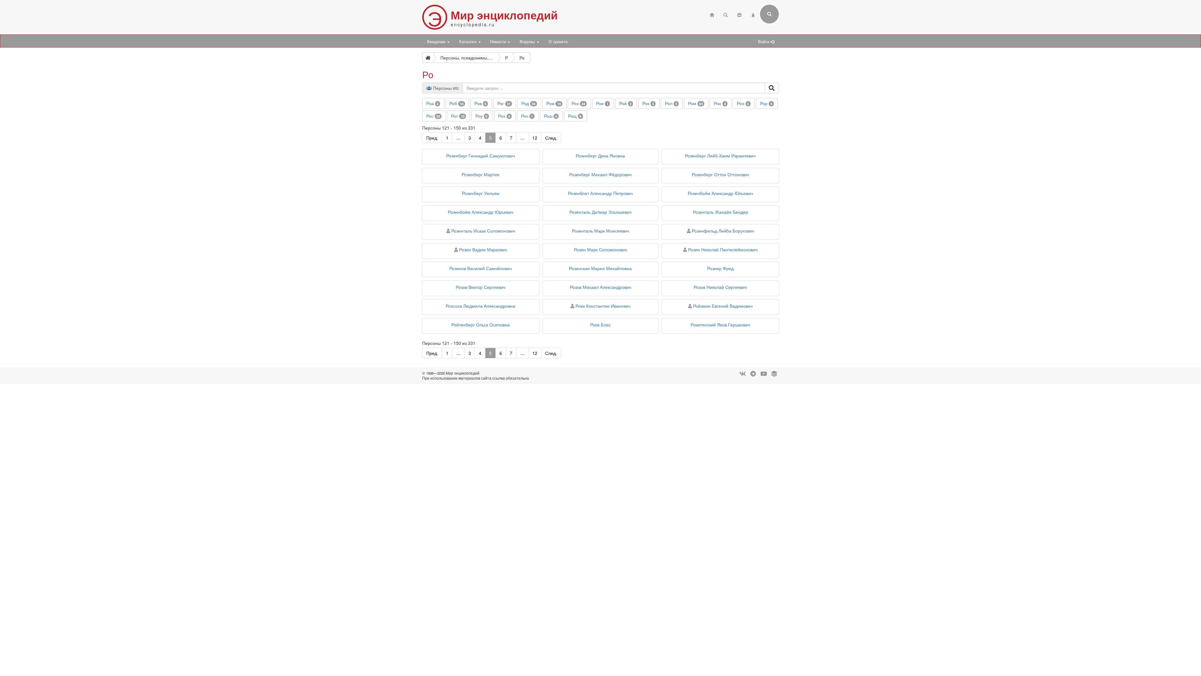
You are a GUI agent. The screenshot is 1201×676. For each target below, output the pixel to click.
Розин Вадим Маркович (483, 249)
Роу (481, 116)
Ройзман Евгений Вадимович (723, 306)
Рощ (574, 116)
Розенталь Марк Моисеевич (600, 231)
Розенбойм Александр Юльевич (720, 193)
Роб (456, 103)
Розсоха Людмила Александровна (480, 306)
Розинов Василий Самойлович (480, 268)
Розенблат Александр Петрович (600, 193)
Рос (433, 116)
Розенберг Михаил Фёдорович (600, 174)
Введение (437, 41)
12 (534, 138)
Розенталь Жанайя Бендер (720, 212)
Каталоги (468, 41)
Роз (578, 103)
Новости (498, 41)
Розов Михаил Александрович (600, 287)
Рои (602, 103)
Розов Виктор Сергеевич (480, 287)
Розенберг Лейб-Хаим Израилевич (720, 155)
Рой (625, 103)
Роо (743, 103)
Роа (432, 103)
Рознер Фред (720, 268)
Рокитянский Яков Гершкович (720, 324)
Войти (764, 41)
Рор (766, 103)
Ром (695, 103)
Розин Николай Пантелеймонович (723, 249)
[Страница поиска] (725, 14)
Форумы (527, 41)
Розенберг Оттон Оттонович (720, 174)
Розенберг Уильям (480, 193)
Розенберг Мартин (480, 174)
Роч (527, 116)
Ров (480, 103)
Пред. (432, 138)
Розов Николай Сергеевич (720, 287)
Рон (720, 103)
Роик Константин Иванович (603, 306)
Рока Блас (600, 324)
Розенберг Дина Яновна (600, 155)
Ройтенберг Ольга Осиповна (480, 324)
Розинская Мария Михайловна (600, 268)
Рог (503, 103)
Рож (553, 103)
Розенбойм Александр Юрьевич (480, 212)
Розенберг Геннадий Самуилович (480, 155)
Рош (550, 116)
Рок (648, 103)
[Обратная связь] (739, 14)
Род (528, 103)
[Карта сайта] (753, 14)
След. (551, 138)
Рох (504, 116)
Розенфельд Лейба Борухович (723, 231)
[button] (433, 103)
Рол (671, 103)
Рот (457, 116)
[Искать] (772, 88)
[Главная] (712, 14)
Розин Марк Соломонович (600, 249)
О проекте (558, 41)
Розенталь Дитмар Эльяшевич (600, 212)
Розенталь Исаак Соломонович (483, 231)
